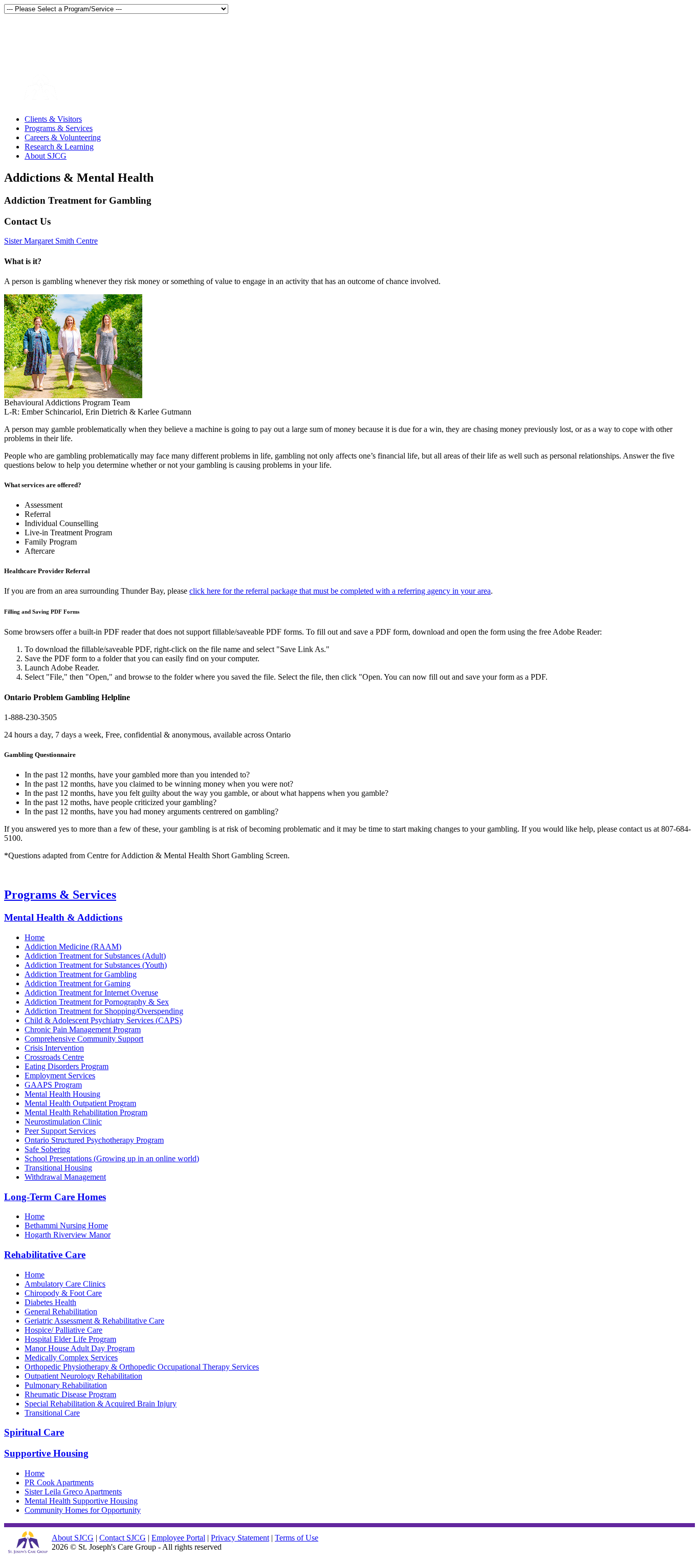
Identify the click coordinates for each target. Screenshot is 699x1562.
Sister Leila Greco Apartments (73, 1491)
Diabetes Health (50, 1302)
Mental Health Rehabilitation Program (86, 1112)
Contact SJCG (122, 1537)
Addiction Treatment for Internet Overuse (91, 992)
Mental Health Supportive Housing (81, 1500)
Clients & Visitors (53, 119)
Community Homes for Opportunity (83, 1510)
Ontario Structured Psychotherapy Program (94, 1140)
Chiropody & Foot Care (63, 1293)
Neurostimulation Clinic (63, 1121)
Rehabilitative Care (44, 1254)
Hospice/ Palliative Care (63, 1330)
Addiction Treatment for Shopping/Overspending (104, 1011)
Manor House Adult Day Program (80, 1348)
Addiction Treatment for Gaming (77, 983)
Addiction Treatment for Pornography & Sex (97, 1001)
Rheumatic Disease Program (70, 1394)
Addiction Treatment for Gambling (81, 974)
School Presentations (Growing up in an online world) (112, 1158)
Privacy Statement (240, 1537)
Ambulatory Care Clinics (65, 1283)
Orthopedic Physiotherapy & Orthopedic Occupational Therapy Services (142, 1366)
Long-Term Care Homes (55, 1196)
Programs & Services (59, 128)
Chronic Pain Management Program (83, 1029)
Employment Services (60, 1075)
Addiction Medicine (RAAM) (73, 946)
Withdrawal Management (65, 1177)
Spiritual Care (34, 1432)
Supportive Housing (46, 1453)
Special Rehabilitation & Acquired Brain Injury (101, 1403)
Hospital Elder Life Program (70, 1339)
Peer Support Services (60, 1130)
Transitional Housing (58, 1167)
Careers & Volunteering (63, 137)
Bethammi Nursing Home (66, 1225)
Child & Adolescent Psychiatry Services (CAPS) (103, 1020)
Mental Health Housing (62, 1094)
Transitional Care (52, 1412)
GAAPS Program (53, 1084)
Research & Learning (59, 146)
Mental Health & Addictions (63, 917)
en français (23, 35)
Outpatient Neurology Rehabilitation (83, 1376)
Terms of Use (296, 1537)
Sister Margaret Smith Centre (51, 240)
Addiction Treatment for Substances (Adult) (95, 955)
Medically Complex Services (71, 1357)
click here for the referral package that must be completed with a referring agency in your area (340, 591)
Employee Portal (178, 1537)
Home (35, 937)
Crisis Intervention (54, 1048)
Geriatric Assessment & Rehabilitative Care (94, 1320)
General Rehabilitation (61, 1311)
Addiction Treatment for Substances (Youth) (96, 965)
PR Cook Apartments (59, 1482)
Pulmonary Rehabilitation (66, 1385)
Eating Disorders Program (66, 1066)
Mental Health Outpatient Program (80, 1103)
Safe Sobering (47, 1149)
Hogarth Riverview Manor (68, 1234)
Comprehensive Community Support (84, 1038)
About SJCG (46, 155)
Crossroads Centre (54, 1057)
